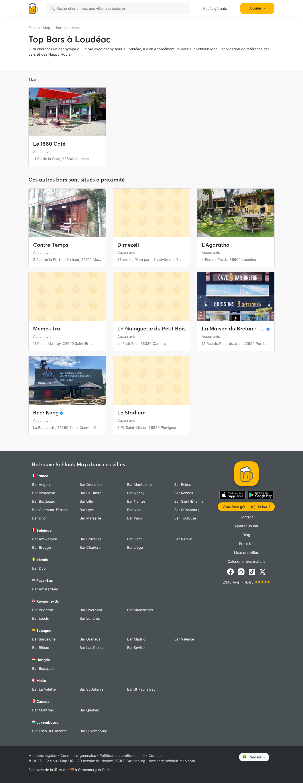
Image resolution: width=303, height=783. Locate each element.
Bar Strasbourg (187, 510)
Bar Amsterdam (45, 589)
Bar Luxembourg (93, 731)
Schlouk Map (39, 27)
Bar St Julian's (91, 689)
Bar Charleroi (91, 547)
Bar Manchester (140, 610)
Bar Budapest (43, 668)
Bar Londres (90, 618)
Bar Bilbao (40, 647)
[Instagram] (241, 571)
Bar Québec (89, 710)
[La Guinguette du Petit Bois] (151, 296)
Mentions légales (42, 755)
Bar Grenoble (91, 484)
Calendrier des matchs (246, 561)
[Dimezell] (151, 213)
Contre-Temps (50, 245)
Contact (246, 517)
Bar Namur (183, 539)
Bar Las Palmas (92, 647)
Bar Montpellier (140, 484)
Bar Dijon (39, 518)
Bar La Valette (44, 689)
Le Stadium (131, 412)
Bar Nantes (136, 501)
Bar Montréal (43, 710)
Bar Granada (90, 639)
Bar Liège (135, 547)
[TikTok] (252, 571)
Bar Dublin (40, 568)
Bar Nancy (135, 493)
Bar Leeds (40, 618)
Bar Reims (182, 484)
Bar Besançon (43, 493)
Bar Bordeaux (43, 501)
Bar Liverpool (91, 610)
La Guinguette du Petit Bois (151, 328)
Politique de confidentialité (122, 755)
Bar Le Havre (90, 493)
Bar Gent (134, 539)
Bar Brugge (41, 547)
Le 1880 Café (49, 144)
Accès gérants (215, 8)
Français (254, 757)
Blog (246, 535)
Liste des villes (246, 552)
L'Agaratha (216, 245)
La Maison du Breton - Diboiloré (241, 328)
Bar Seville (136, 647)
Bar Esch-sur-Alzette (49, 731)
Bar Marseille (90, 518)
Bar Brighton (42, 610)
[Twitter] (262, 571)
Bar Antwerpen (44, 539)
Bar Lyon (87, 510)
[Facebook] (230, 571)
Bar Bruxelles (90, 539)
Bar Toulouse (185, 518)
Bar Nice (134, 510)
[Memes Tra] (67, 296)
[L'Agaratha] (235, 213)
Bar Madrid (136, 639)
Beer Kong (46, 412)
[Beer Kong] (67, 380)
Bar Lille (86, 501)
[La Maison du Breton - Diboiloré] (235, 296)
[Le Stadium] (151, 380)
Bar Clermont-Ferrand (50, 510)
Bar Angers (41, 484)
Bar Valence (184, 639)
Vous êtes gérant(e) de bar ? (246, 506)
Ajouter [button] (256, 8)
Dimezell (128, 245)
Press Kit (246, 543)
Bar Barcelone (43, 639)
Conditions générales (78, 755)
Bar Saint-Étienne (188, 501)
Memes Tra (46, 328)
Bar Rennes (183, 493)
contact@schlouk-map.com (172, 761)
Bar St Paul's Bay (141, 689)
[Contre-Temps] (67, 213)
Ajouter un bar (246, 526)
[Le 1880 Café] (67, 112)
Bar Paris (134, 518)
